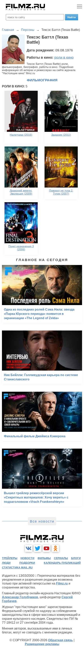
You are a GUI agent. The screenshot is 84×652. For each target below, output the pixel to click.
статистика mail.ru (17, 567)
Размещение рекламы (42, 644)
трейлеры (9, 558)
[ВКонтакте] (28, 548)
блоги (76, 558)
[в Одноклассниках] (55, 548)
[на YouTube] (46, 548)
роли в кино (64, 57)
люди (6, 562)
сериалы (61, 558)
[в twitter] (37, 548)
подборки (27, 562)
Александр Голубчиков (20, 597)
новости (27, 558)
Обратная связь (60, 640)
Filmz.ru (62, 583)
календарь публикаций (62, 562)
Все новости (42, 521)
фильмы (44, 558)
